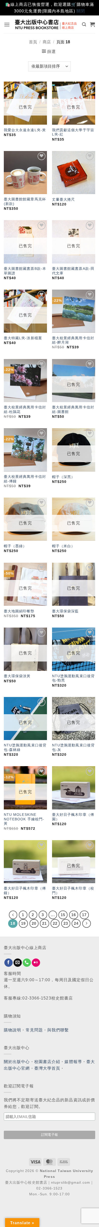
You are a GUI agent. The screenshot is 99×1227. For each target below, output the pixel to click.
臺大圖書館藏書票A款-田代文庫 (73, 271)
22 (55, 923)
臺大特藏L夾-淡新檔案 (23, 338)
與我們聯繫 (58, 1030)
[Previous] (13, 915)
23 (65, 923)
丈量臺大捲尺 (63, 199)
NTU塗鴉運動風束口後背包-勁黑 (73, 678)
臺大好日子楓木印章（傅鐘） (25, 890)
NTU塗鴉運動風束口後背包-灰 (73, 747)
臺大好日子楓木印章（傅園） (73, 817)
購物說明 (12, 1030)
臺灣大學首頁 (47, 1068)
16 (73, 915)
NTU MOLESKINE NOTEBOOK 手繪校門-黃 (24, 819)
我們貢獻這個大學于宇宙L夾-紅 (73, 132)
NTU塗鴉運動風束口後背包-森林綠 (25, 747)
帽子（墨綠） (15, 546)
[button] (7, 24)
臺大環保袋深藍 (65, 611)
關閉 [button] (80, 11)
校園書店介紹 (47, 1062)
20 (34, 923)
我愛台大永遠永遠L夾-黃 (25, 130)
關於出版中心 (17, 1062)
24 (76, 923)
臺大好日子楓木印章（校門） (73, 890)
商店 (47, 42)
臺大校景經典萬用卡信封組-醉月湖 (73, 340)
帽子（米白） (63, 546)
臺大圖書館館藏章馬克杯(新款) (25, 201)
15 (63, 915)
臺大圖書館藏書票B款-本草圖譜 (25, 271)
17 (84, 915)
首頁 (33, 42)
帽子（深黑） (63, 477)
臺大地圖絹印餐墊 (19, 611)
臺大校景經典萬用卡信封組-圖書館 (73, 409)
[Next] (86, 923)
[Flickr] (36, 962)
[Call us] (27, 962)
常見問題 (34, 1030)
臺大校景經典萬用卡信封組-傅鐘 (25, 479)
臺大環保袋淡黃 (18, 676)
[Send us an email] (17, 962)
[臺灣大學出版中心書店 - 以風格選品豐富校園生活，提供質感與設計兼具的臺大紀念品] (46, 24)
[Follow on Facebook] (8, 962)
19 (23, 923)
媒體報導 (73, 1062)
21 (44, 923)
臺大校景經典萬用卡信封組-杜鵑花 (25, 409)
